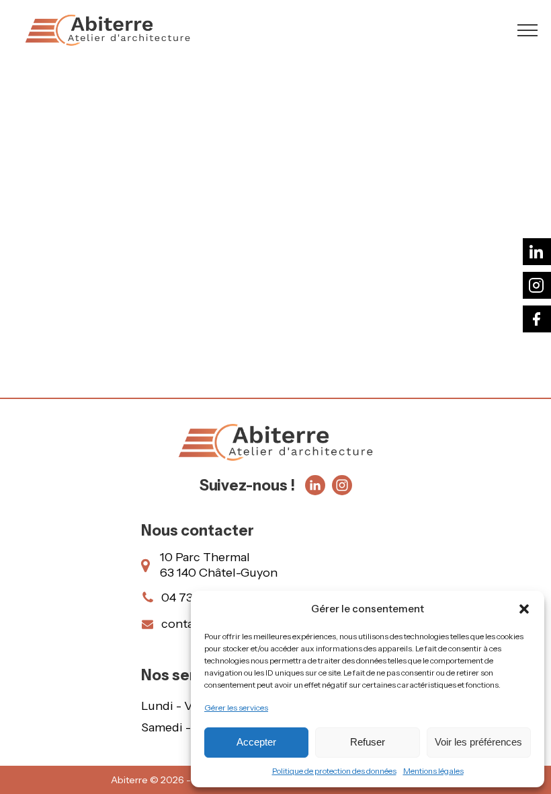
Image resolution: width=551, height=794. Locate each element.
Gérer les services (236, 707)
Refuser (367, 742)
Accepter (256, 742)
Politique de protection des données (334, 771)
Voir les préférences (478, 742)
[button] (524, 609)
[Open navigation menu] (527, 30)
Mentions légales (433, 771)
